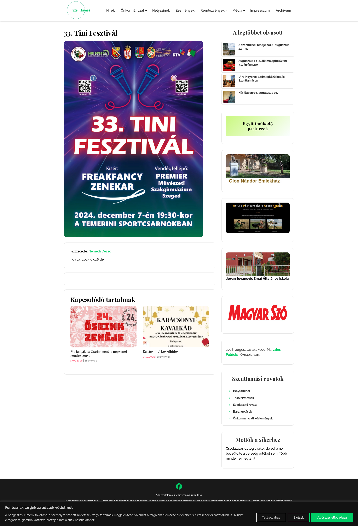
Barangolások (242, 411)
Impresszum (260, 10)
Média (237, 10)
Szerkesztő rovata (245, 404)
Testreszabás (271, 517)
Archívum (283, 10)
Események (185, 10)
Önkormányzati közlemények (253, 418)
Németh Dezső (99, 251)
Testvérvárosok (243, 398)
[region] (179, 513)
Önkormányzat (132, 10)
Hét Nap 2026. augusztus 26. (258, 92)
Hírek (110, 10)
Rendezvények (213, 10)
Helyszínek (161, 10)
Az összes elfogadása (332, 517)
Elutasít (299, 517)
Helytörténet (241, 391)
